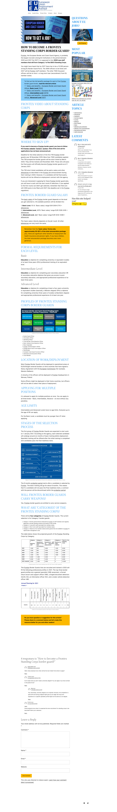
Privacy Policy (43, 13)
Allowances (77, 114)
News (75, 125)
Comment (25, 730)
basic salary (28, 199)
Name (23, 750)
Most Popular (77, 123)
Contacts (50, 13)
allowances (25, 172)
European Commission (48, 369)
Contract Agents (78, 118)
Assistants (77, 116)
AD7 (36, 215)
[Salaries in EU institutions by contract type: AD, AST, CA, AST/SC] (82, 92)
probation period (37, 483)
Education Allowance (87, 158)
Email (23, 759)
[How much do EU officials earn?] (82, 62)
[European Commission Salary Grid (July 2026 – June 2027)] (82, 76)
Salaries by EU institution (80, 126)
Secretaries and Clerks (80, 130)
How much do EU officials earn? (80, 69)
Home (29, 13)
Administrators (78, 112)
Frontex (23, 55)
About (55, 13)
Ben (32, 688)
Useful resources (78, 132)
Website (24, 767)
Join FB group (82, 43)
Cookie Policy (35, 13)
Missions (76, 121)
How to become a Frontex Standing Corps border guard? (45, 49)
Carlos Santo (30, 666)
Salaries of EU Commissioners (82, 128)
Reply (25, 673)
